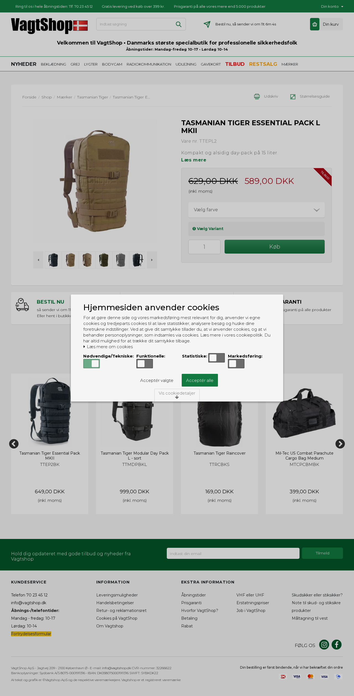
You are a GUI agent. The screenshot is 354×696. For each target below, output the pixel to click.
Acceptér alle (200, 380)
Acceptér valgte (156, 380)
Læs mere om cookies (109, 347)
